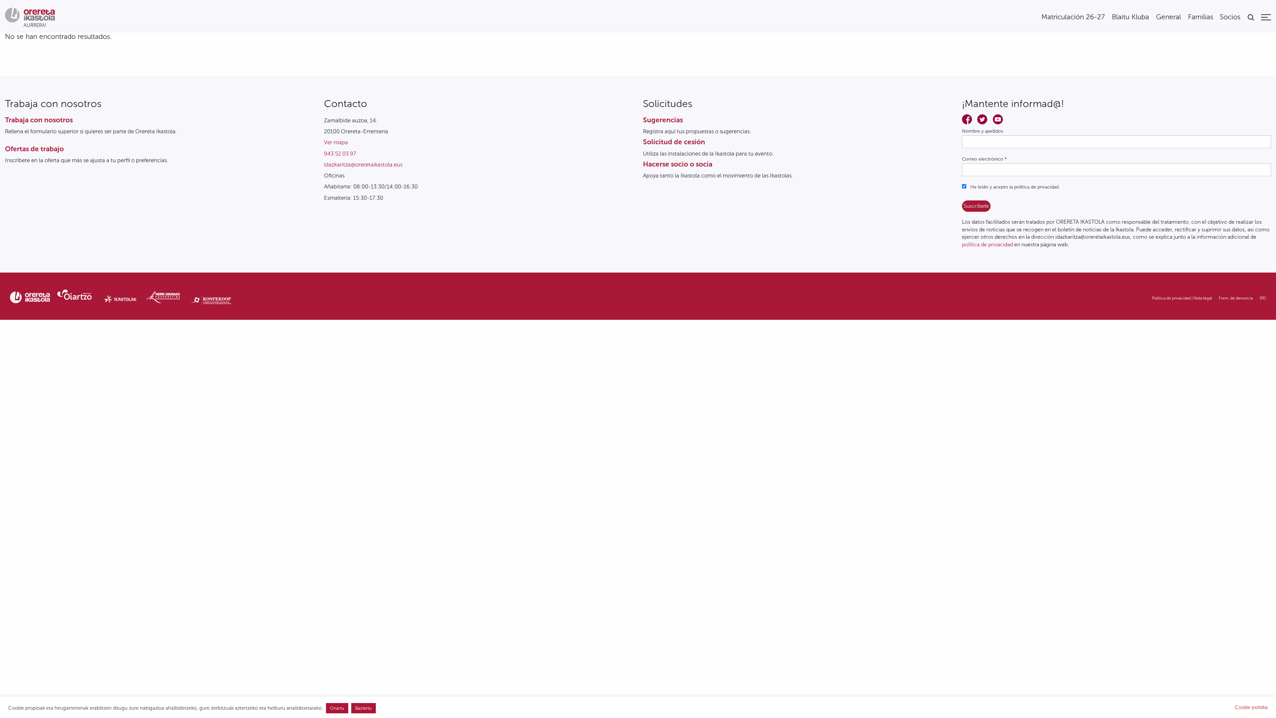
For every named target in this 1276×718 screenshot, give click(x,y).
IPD (1263, 298)
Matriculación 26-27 (1073, 17)
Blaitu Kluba (1130, 17)
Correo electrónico (984, 159)
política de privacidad (987, 244)
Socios (1230, 17)
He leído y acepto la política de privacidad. (1014, 187)
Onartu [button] (337, 708)
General (1168, 17)
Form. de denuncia (1236, 298)
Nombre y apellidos (982, 131)
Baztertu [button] (363, 708)
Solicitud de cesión (674, 142)
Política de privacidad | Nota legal (1182, 298)
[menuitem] (1073, 17)
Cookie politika (1251, 707)
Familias (1200, 17)
